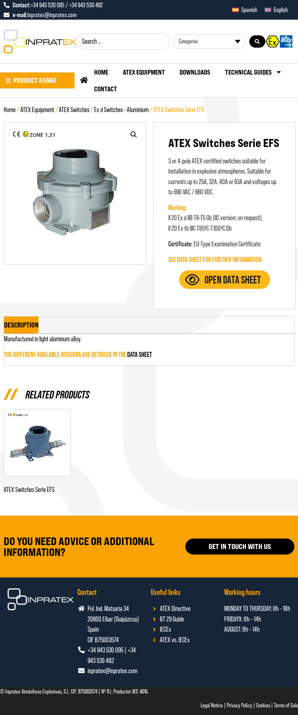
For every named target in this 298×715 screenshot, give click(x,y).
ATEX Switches (74, 110)
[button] (133, 134)
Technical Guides (248, 72)
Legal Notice (212, 705)
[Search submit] (257, 41)
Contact (105, 89)
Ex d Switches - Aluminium (121, 110)
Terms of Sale (286, 705)
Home (101, 72)
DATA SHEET (139, 354)
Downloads (195, 72)
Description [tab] (21, 325)
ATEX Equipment (144, 72)
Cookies (263, 705)
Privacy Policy (239, 705)
